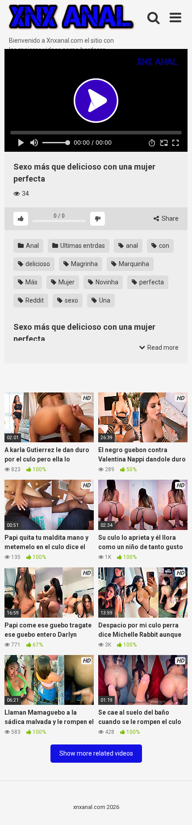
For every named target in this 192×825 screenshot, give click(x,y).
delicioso (37, 263)
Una (104, 300)
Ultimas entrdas (82, 245)
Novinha (106, 282)
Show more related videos (96, 753)
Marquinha (133, 263)
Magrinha (84, 263)
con (163, 245)
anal (131, 245)
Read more (162, 347)
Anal (32, 245)
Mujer (66, 282)
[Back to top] (175, 807)
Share (169, 218)
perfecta (151, 282)
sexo (70, 300)
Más (31, 282)
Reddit (34, 300)
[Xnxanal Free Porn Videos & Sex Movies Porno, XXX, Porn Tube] (71, 18)
